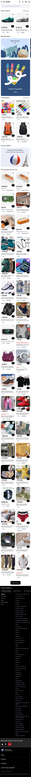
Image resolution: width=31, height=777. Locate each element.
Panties (17, 688)
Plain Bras (17, 670)
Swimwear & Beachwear (21, 628)
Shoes (2, 600)
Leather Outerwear (20, 727)
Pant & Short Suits (19, 654)
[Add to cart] (12, 26)
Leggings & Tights (19, 682)
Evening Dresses (19, 642)
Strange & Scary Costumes (22, 731)
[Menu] (1, 1)
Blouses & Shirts (19, 610)
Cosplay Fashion (19, 612)
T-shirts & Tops (19, 596)
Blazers (17, 694)
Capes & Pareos (19, 714)
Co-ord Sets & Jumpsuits (21, 618)
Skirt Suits (17, 721)
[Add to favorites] (13, 14)
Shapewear (18, 708)
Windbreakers (18, 680)
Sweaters (17, 636)
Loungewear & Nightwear (21, 620)
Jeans (16, 644)
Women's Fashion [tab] (6, 591)
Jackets (17, 632)
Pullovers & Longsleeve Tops (22, 622)
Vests (16, 733)
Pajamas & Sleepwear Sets (22, 648)
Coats (16, 664)
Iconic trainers (5, 11)
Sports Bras (18, 710)
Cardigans (17, 658)
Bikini (16, 660)
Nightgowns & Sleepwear (21, 706)
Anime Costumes (19, 690)
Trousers (17, 602)
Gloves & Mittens (19, 725)
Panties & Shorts (19, 719)
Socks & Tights (19, 616)
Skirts (16, 634)
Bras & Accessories (20, 640)
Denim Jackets (19, 723)
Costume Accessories (20, 666)
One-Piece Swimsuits (20, 686)
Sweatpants (18, 674)
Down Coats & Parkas (20, 668)
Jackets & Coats (19, 608)
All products (26, 10)
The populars (5, 97)
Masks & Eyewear (19, 729)
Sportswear (18, 626)
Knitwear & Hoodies (20, 598)
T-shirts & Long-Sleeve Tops (22, 594)
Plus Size (3, 598)
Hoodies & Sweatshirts (20, 606)
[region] (15, 23)
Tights (17, 678)
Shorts (17, 650)
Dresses (17, 600)
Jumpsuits (17, 700)
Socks (16, 624)
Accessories (4, 596)
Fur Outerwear (18, 696)
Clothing (3, 594)
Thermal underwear (20, 735)
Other (2, 604)
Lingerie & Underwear (20, 614)
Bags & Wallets (4, 602)
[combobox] (16, 6)
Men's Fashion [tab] (17, 591)
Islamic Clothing (19, 698)
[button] (2, 744)
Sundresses (18, 672)
